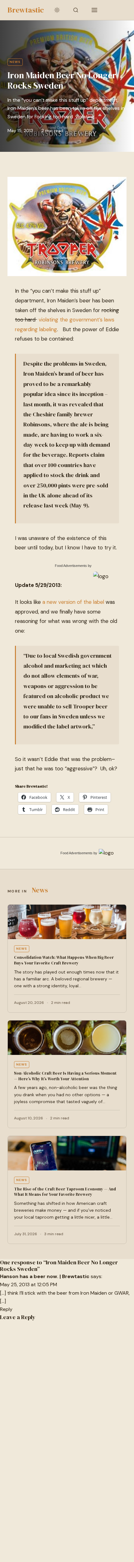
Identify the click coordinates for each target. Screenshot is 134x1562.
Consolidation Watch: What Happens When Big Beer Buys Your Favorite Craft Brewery (64, 960)
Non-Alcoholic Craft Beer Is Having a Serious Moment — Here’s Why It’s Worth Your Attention (65, 1076)
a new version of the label (74, 602)
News (15, 62)
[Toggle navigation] (94, 10)
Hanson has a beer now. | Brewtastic (44, 1276)
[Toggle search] (75, 10)
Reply (6, 1309)
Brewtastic (25, 10)
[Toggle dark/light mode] (57, 10)
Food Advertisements (71, 566)
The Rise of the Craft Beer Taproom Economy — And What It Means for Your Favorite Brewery (65, 1191)
